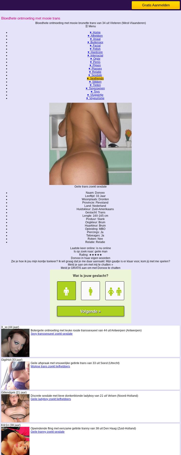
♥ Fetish (95, 49)
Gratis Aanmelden (156, 5)
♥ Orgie (95, 58)
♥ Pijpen (95, 65)
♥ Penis (95, 62)
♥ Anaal (95, 39)
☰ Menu (90, 26)
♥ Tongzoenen (95, 88)
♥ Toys (95, 91)
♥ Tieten (95, 85)
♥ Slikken (95, 81)
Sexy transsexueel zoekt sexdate (52, 333)
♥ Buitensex (95, 42)
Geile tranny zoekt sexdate (48, 431)
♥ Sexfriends (95, 78)
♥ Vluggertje (95, 95)
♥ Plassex (95, 68)
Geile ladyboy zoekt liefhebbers (51, 399)
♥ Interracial (95, 55)
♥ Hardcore (95, 52)
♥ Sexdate (95, 75)
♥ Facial (95, 45)
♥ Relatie (95, 72)
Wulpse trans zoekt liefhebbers (50, 366)
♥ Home (95, 32)
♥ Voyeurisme (95, 98)
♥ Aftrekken (95, 35)
